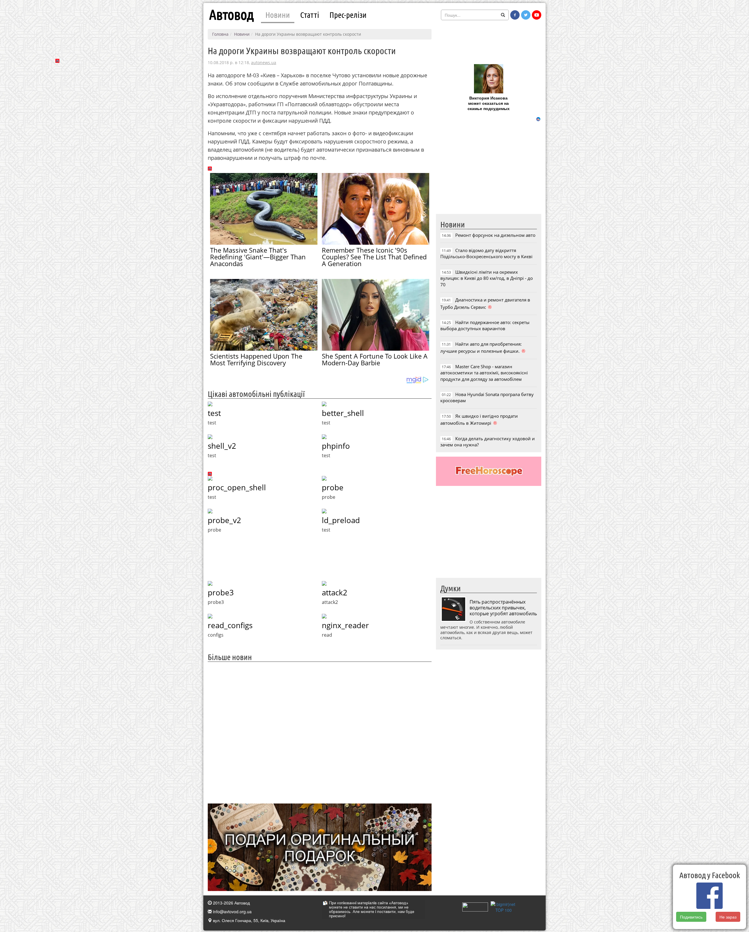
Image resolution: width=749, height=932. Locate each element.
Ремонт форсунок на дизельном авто (495, 235)
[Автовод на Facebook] (515, 15)
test (214, 413)
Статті (309, 14)
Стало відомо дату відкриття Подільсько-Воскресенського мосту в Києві (486, 253)
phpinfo (336, 446)
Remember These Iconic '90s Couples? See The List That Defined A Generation (374, 257)
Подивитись (691, 917)
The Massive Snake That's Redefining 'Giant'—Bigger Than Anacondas (258, 257)
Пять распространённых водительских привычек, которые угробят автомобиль (503, 607)
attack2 (334, 592)
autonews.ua (263, 62)
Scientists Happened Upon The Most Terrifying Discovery (256, 359)
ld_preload (341, 520)
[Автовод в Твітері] (525, 15)
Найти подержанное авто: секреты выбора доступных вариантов (485, 325)
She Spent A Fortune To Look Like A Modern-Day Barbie (374, 359)
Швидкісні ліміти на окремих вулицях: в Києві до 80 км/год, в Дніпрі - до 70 (486, 278)
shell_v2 (222, 446)
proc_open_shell (237, 487)
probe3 (221, 592)
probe (332, 487)
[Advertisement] (320, 732)
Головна (220, 34)
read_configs (230, 625)
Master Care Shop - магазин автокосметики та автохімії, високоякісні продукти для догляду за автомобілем (484, 373)
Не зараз (727, 917)
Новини (277, 14)
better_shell (343, 413)
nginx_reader (345, 625)
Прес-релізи (348, 14)
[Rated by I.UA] (475, 906)
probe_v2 (224, 520)
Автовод (231, 14)
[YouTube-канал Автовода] (536, 15)
